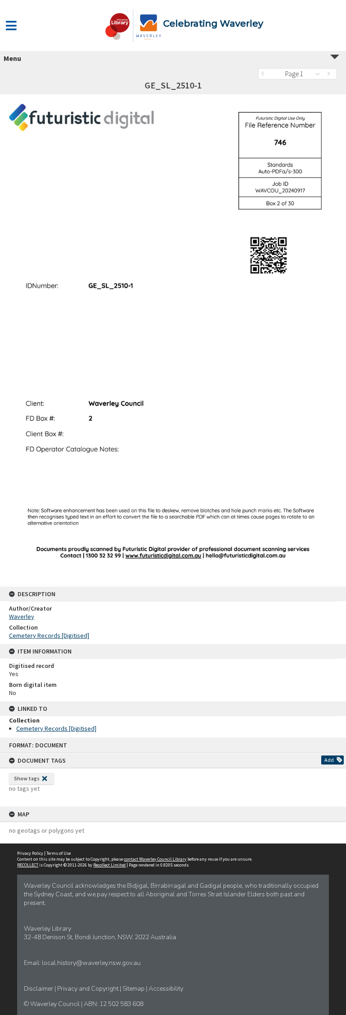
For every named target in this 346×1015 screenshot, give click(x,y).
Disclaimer (39, 988)
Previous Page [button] (265, 74)
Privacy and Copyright (88, 988)
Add (329, 759)
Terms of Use (58, 853)
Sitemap (134, 988)
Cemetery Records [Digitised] (49, 635)
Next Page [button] (330, 74)
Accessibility (166, 988)
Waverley (21, 616)
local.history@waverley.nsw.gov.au (91, 963)
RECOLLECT (27, 865)
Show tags (27, 778)
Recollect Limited (109, 865)
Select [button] (320, 74)
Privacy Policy (30, 853)
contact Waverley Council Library (155, 859)
